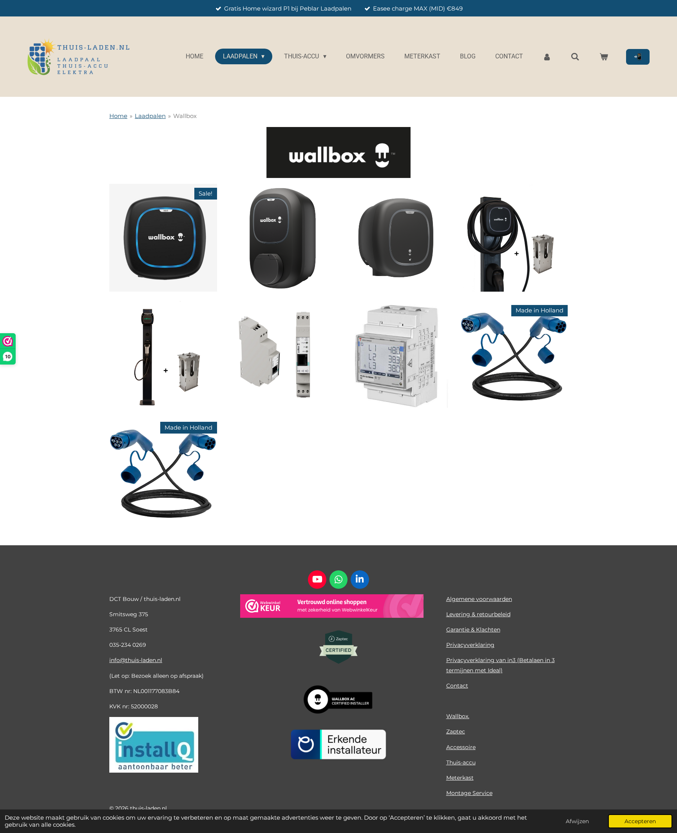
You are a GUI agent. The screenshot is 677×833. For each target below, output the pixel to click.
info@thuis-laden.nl (135, 660)
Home (118, 116)
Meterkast (460, 777)
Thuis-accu (461, 762)
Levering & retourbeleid (478, 614)
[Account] (547, 57)
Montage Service (469, 793)
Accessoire (461, 747)
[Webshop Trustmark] (332, 607)
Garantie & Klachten (473, 629)
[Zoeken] (575, 57)
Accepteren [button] (640, 821)
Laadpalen (150, 116)
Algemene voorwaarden (479, 599)
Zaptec (455, 731)
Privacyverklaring (470, 644)
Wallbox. (457, 716)
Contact (457, 685)
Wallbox (185, 116)
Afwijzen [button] (577, 821)
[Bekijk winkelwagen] (604, 57)
